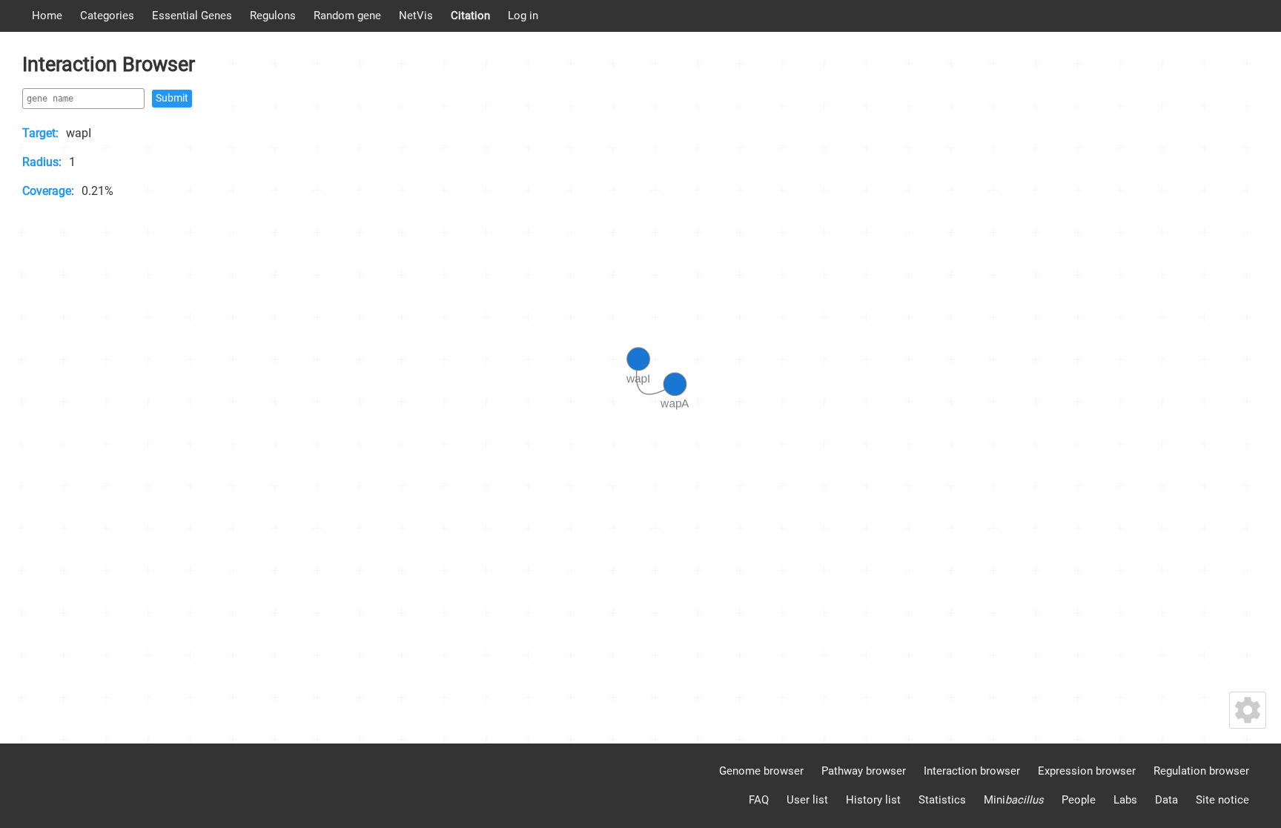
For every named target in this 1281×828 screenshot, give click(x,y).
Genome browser (761, 771)
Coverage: (48, 191)
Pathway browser (863, 771)
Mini (1014, 800)
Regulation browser (1201, 771)
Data (1166, 800)
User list (807, 800)
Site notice (1222, 800)
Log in (523, 15)
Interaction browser (972, 771)
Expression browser (1087, 771)
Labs (1125, 800)
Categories (107, 15)
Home (47, 15)
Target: (40, 133)
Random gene (347, 15)
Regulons (273, 15)
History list (873, 800)
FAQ (759, 800)
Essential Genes (192, 15)
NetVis (416, 15)
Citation (470, 15)
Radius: (42, 162)
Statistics (942, 800)
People (1079, 800)
